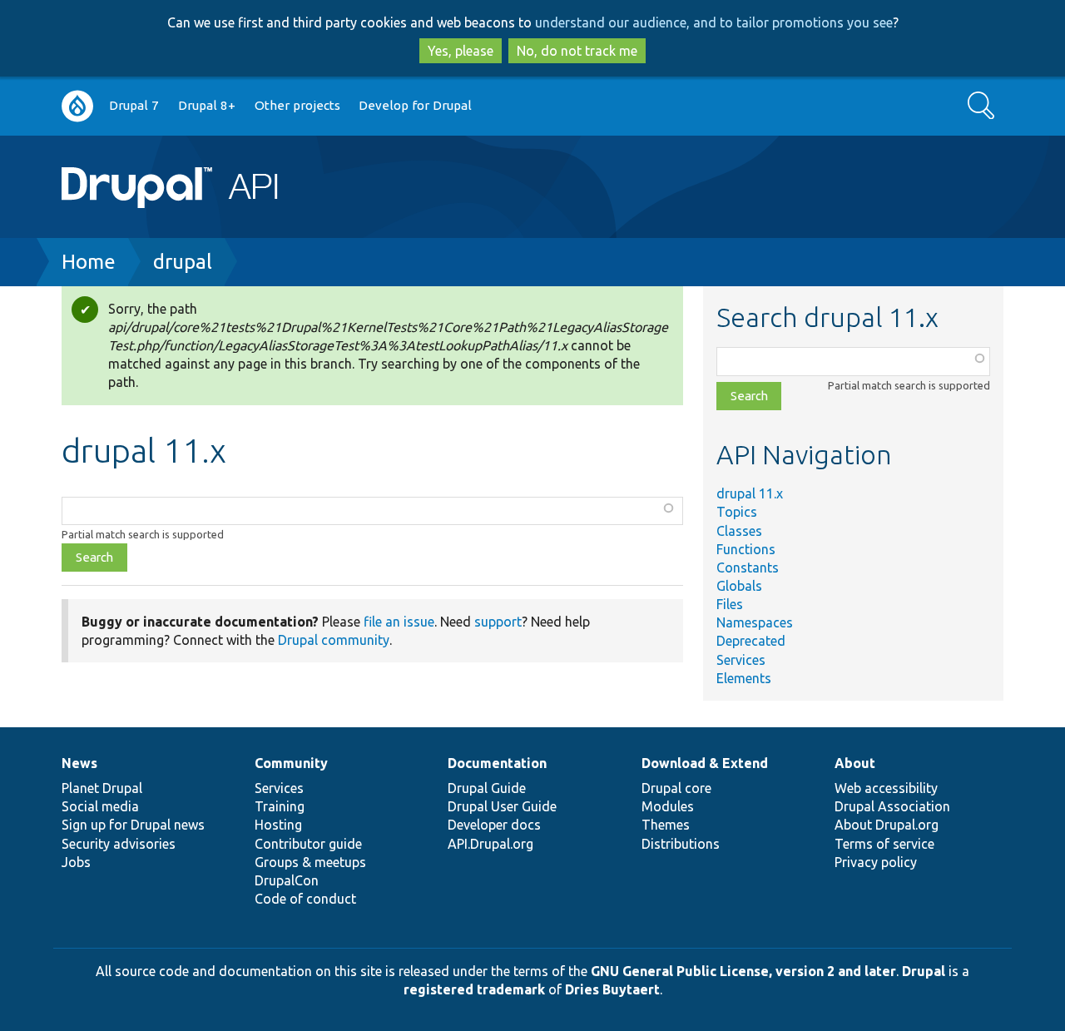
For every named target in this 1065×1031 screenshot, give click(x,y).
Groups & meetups (310, 862)
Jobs (76, 862)
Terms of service (884, 843)
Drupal (923, 971)
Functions (745, 549)
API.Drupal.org (490, 843)
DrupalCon (287, 880)
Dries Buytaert (612, 989)
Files (729, 604)
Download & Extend (704, 763)
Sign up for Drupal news (133, 824)
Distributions (680, 843)
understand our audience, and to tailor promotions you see (714, 22)
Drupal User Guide (502, 806)
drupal (182, 261)
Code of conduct (305, 898)
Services (740, 659)
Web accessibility (886, 788)
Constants (747, 567)
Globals (739, 585)
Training (280, 806)
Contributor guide (308, 843)
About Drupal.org (887, 824)
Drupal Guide (487, 788)
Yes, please (460, 50)
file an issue (399, 621)
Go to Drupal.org (77, 106)
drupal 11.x (749, 493)
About (855, 763)
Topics (736, 511)
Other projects (297, 105)
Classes (739, 530)
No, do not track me (577, 50)
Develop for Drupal (415, 105)
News (79, 763)
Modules (667, 806)
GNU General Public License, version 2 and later (743, 971)
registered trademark (474, 989)
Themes (665, 824)
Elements (743, 678)
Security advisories (119, 843)
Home (89, 261)
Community (291, 763)
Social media (100, 806)
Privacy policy (876, 862)
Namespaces (754, 622)
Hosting (278, 824)
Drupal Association (892, 806)
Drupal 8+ (206, 105)
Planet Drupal (102, 788)
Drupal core (676, 788)
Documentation (497, 763)
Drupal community (333, 639)
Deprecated (750, 640)
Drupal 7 (134, 105)
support (498, 621)
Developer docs (494, 824)
